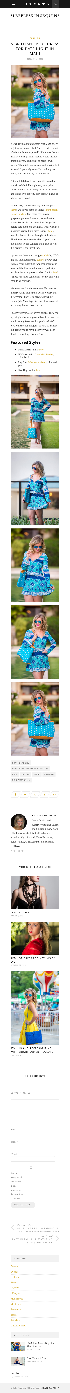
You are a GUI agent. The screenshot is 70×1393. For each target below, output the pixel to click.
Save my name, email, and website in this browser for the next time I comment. (17, 1186)
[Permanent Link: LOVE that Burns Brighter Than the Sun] (18, 1350)
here (13, 209)
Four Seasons (20, 763)
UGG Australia (21, 780)
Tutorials (15, 1320)
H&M (14, 774)
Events (14, 1271)
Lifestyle (15, 1293)
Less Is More (20, 912)
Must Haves (17, 1304)
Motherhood (17, 1298)
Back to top (50, 1388)
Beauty (14, 1266)
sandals (45, 255)
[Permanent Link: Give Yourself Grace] (18, 1365)
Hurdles (15, 1373)
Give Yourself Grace (37, 1358)
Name (14, 1129)
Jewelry (15, 1287)
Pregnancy (16, 1309)
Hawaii (26, 774)
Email (14, 1142)
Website (14, 1154)
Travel (14, 1314)
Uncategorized (18, 1325)
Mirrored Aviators (37, 362)
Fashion (35, 38)
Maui (37, 774)
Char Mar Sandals (44, 354)
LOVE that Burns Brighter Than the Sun (40, 1345)
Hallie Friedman (44, 815)
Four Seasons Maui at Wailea (30, 768)
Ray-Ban (49, 774)
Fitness (14, 1282)
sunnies (40, 259)
